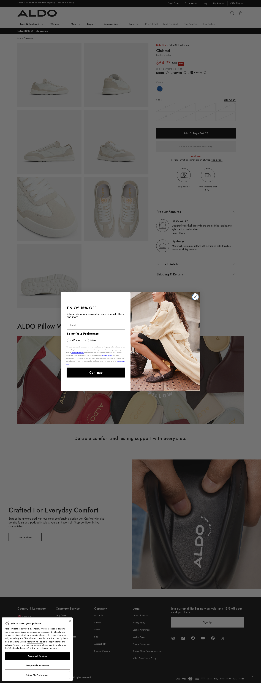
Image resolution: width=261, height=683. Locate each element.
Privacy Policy (35, 641)
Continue (96, 372)
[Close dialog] (195, 297)
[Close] (70, 621)
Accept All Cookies (37, 656)
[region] (37, 649)
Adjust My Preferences (37, 675)
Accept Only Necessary (37, 665)
